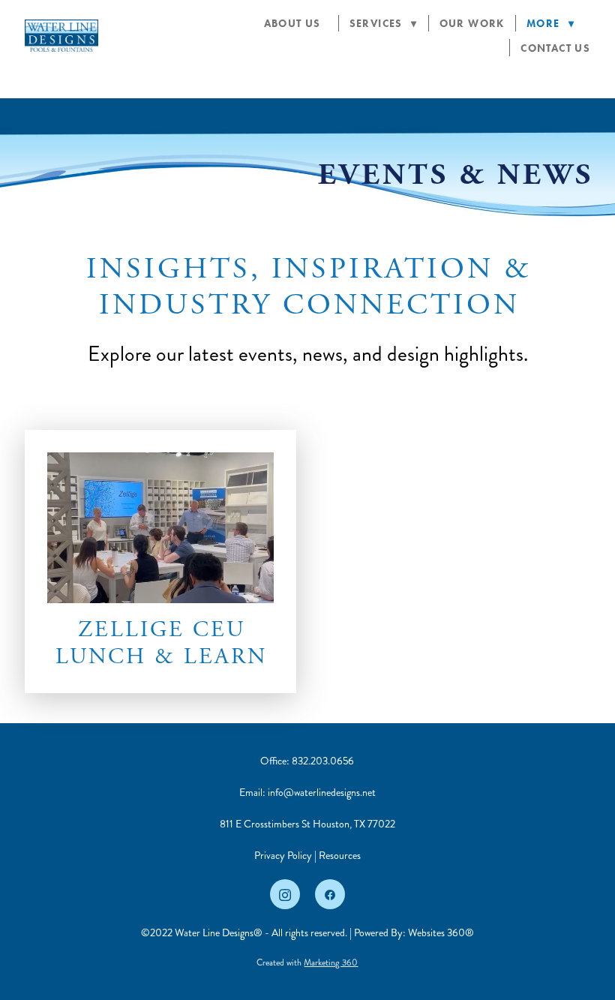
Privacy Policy (283, 855)
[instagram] (285, 894)
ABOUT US (296, 23)
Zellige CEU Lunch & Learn (161, 643)
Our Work (472, 23)
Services (384, 23)
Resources (340, 855)
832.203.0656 (323, 761)
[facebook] (330, 894)
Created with (307, 962)
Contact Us (555, 48)
